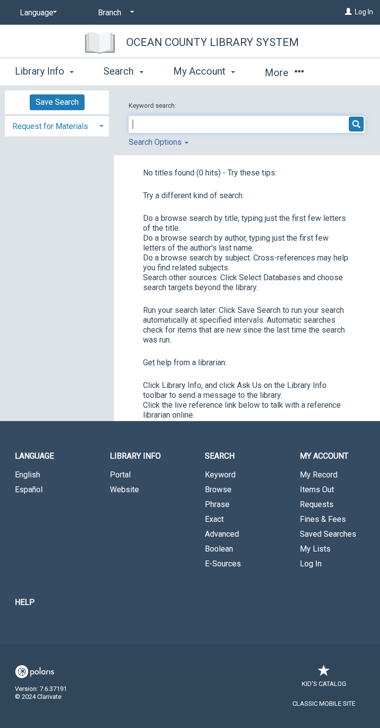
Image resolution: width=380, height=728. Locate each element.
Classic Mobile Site (323, 703)
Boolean (219, 549)
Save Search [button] (57, 102)
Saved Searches (328, 534)
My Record (318, 474)
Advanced (222, 534)
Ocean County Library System (212, 42)
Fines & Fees (323, 519)
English (27, 474)
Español (29, 489)
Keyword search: (153, 105)
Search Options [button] (156, 142)
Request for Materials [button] (50, 126)
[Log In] (348, 12)
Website (124, 489)
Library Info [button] (41, 71)
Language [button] (34, 456)
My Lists (315, 549)
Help (25, 602)
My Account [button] (200, 71)
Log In (364, 12)
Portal (120, 474)
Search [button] (119, 71)
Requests (316, 504)
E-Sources (223, 563)
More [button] (278, 73)
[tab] (57, 125)
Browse (218, 489)
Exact (214, 519)
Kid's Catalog (324, 683)
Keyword (220, 474)
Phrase (217, 504)
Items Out (317, 489)
